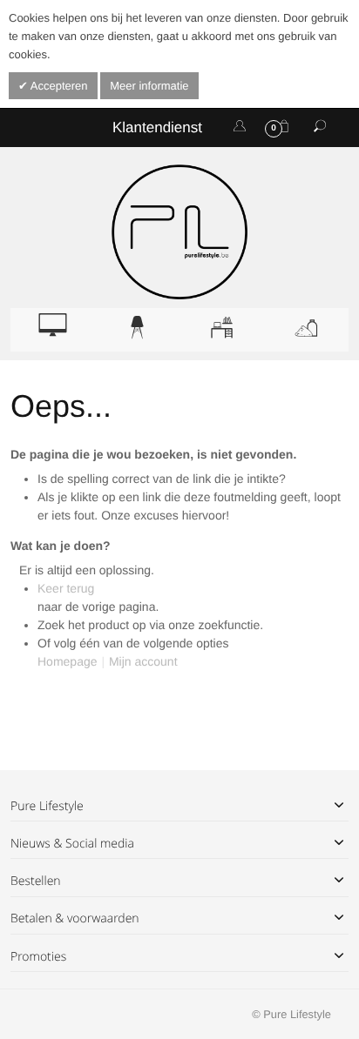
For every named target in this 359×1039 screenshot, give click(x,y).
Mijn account (143, 661)
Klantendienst (157, 127)
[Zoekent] (320, 127)
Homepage (67, 661)
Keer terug (65, 588)
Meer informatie (149, 85)
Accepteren (58, 85)
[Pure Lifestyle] (179, 231)
